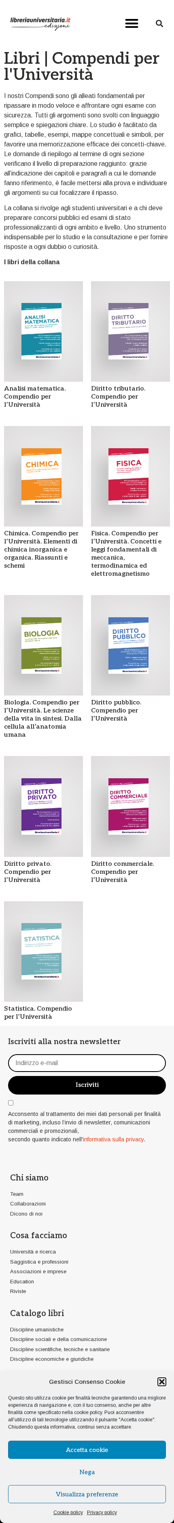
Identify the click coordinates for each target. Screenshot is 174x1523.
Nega (87, 1472)
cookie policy (88, 1412)
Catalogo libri (37, 1313)
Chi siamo (29, 1178)
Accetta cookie (87, 1450)
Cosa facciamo (38, 1236)
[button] (162, 1382)
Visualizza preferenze (87, 1494)
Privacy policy (102, 1512)
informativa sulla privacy (113, 1139)
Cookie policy (68, 1512)
